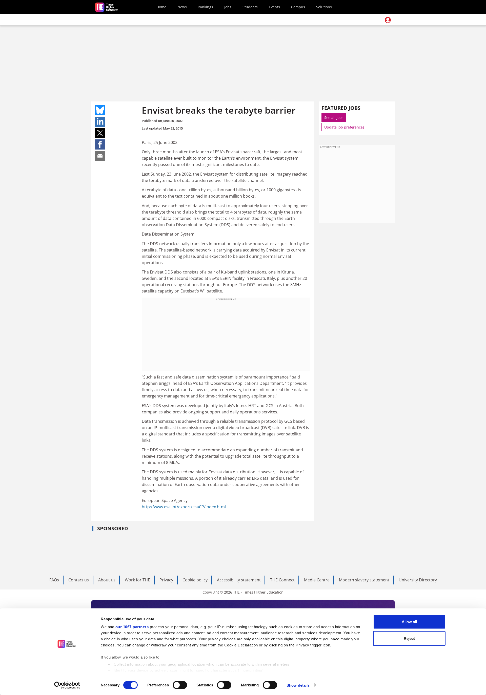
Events (274, 7)
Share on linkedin (100, 122)
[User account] (387, 20)
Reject (409, 638)
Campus (298, 7)
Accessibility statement (239, 580)
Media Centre (317, 580)
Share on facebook (100, 144)
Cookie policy (195, 580)
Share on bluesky (100, 110)
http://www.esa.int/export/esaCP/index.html (184, 507)
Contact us (78, 580)
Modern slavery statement (364, 580)
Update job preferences (344, 127)
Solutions (324, 7)
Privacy (166, 580)
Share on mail (100, 156)
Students (250, 7)
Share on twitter (100, 133)
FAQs (54, 580)
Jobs (227, 7)
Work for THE (137, 580)
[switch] (180, 685)
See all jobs (333, 117)
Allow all (409, 622)
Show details (298, 685)
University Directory (418, 580)
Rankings (205, 7)
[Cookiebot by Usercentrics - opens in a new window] (67, 685)
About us (106, 580)
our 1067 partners (132, 627)
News (182, 7)
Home (161, 7)
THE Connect (282, 580)
